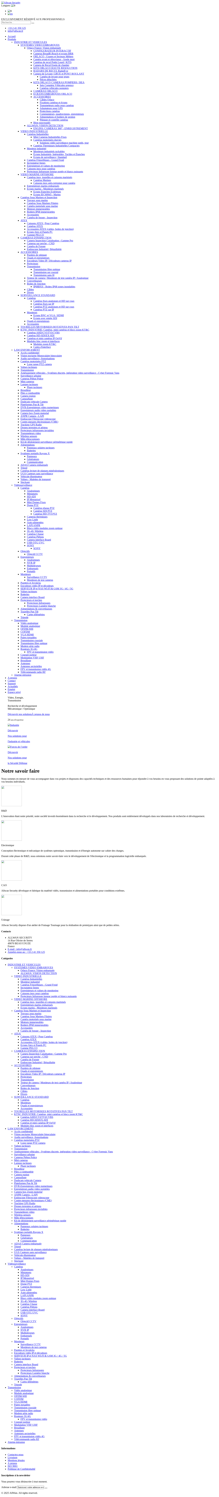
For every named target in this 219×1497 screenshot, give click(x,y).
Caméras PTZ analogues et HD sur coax (53, 306)
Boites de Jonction (36, 283)
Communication (35, 462)
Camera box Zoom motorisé (35, 413)
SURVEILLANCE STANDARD (38, 295)
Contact (12, 680)
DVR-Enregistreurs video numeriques (40, 407)
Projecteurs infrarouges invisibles (37, 430)
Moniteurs (32, 312)
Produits (12, 39)
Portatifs (31, 571)
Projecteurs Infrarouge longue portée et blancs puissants (55, 171)
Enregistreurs (27, 557)
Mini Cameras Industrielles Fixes (50, 137)
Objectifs (25, 551)
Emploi (11, 689)
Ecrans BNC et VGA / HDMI (48, 315)
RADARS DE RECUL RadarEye (50, 71)
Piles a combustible (30, 393)
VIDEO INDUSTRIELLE (34, 131)
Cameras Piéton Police (32, 378)
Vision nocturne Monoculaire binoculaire (41, 355)
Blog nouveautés (41, 122)
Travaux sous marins (37, 200)
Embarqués (32, 568)
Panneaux (32, 456)
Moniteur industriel (36, 148)
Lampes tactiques (29, 384)
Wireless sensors (29, 436)
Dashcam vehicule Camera (34, 401)
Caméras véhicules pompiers (54, 88)
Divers (30, 292)
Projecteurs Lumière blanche (41, 606)
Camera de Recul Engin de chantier (51, 65)
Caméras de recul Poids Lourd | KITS (52, 62)
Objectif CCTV (35, 554)
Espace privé (14, 692)
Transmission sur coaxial (45, 272)
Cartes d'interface (42, 347)
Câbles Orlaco (47, 99)
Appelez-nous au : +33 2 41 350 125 (26, 952)
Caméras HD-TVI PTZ (45, 513)
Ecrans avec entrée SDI (45, 318)
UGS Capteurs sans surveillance (37, 473)
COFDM (25, 631)
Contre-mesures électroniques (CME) (39, 421)
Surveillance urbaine (31, 375)
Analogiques (33, 490)
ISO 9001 (13, 1466)
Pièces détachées (48, 79)
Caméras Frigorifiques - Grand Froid (45, 160)
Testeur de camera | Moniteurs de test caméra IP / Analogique (57, 278)
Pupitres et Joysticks (31, 583)
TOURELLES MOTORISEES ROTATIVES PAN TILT (50, 327)
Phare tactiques (34, 387)
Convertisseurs (34, 280)
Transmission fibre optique (46, 269)
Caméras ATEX (35, 226)
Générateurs (33, 459)
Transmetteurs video (31, 433)
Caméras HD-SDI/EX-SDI (40, 335)
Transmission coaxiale (32, 640)
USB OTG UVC (35, 542)
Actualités (13, 686)
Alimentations (28, 444)
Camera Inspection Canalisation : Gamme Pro (50, 240)
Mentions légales (16, 1460)
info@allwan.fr (15, 31)
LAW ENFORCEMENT (27, 350)
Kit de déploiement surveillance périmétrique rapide (47, 442)
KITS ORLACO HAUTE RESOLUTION (55, 68)
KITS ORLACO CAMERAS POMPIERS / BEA (58, 82)
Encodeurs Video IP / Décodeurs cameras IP (49, 260)
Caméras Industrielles (38, 134)
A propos (12, 677)
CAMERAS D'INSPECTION (36, 237)
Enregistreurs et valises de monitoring (46, 165)
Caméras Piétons (35, 536)
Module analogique (30, 626)
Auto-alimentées (35, 522)
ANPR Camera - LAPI (32, 416)
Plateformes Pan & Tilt (32, 404)
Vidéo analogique (29, 623)
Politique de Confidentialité (21, 1469)
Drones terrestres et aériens (34, 427)
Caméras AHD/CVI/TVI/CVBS (43, 332)
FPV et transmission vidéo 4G (36, 669)
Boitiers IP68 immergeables (41, 211)
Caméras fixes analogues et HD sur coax (53, 301)
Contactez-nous (15, 1454)
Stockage (25, 482)
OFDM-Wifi (27, 629)
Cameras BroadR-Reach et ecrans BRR (53, 53)
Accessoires (33, 214)
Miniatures (32, 493)
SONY (30, 545)
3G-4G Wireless (35, 531)
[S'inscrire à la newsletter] (46, 1488)
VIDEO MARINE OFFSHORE (37, 174)
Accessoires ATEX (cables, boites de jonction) (50, 229)
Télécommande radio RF (33, 672)
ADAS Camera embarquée (34, 465)
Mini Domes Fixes (36, 502)
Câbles (30, 289)
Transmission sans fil (43, 275)
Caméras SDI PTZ (42, 511)
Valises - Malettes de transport (36, 479)
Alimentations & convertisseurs (36, 608)
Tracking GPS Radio (31, 424)
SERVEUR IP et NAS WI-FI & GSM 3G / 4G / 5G (47, 588)
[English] (10, 13)
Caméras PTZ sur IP (43, 309)
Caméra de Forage (36, 246)
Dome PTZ (32, 505)
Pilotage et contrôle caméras (54, 119)
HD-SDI (31, 496)
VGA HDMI (27, 634)
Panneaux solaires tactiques (41, 447)
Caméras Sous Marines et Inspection (39, 197)
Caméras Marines (42, 180)
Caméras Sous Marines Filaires (42, 203)
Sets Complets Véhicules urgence (57, 85)
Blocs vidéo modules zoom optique (45, 528)
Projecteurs (32, 263)
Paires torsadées (29, 637)
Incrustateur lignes (36, 163)
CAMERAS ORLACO (45, 91)
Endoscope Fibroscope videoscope (38, 419)
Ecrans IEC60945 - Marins (47, 194)
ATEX (24, 220)
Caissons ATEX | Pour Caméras (43, 223)
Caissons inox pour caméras (41, 168)
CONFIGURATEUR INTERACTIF (52, 50)
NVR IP (31, 562)
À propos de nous (41, 714)
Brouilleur (26, 390)
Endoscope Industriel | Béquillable (44, 249)
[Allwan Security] (10, 2)
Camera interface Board (39, 539)
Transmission (33, 266)
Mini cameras (27, 381)
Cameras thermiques (37, 516)
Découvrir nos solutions (20, 714)
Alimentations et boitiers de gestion (57, 117)
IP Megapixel (33, 499)
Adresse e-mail (8, 1487)
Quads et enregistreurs (38, 257)
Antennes (25, 663)
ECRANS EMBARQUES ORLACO (52, 94)
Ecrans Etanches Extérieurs (47, 191)
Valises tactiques (29, 367)
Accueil (12, 36)
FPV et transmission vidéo (40, 652)
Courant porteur (29, 654)
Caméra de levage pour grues (54, 76)
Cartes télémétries (36, 614)
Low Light (32, 519)
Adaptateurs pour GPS (51, 108)
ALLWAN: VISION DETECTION (45, 125)
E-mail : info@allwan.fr (20, 949)
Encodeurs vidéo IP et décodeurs (37, 585)
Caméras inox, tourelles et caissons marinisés (49, 177)
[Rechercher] (33, 23)
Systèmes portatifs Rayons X (35, 453)
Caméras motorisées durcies (47, 140)
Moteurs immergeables (38, 209)
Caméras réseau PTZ (44, 508)
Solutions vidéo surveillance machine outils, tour (64, 142)
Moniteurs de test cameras (40, 580)
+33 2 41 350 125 (17, 28)
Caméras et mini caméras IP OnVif (44, 338)
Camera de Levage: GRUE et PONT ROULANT (58, 73)
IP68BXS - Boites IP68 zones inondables (54, 286)
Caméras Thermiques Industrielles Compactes (56, 145)
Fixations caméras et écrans (53, 102)
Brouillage (26, 660)
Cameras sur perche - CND (41, 243)
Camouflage (27, 398)
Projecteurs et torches (31, 600)
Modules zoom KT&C (44, 344)
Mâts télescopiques (30, 439)
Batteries (31, 450)
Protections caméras (50, 111)
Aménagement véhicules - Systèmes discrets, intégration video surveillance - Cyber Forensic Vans (70, 373)
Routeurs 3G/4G (29, 649)
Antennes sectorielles (31, 666)
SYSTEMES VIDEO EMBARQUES (40, 45)
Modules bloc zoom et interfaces (43, 341)
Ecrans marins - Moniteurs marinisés (45, 188)
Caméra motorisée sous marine (42, 206)
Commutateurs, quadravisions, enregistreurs (62, 114)
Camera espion (28, 396)
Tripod (24, 467)
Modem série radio (30, 646)
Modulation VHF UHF (32, 657)
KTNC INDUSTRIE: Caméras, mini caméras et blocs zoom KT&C (55, 329)
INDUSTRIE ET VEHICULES (30, 42)
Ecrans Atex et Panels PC (40, 232)
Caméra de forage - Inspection (42, 217)
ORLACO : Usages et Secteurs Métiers (53, 56)
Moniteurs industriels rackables (49, 151)
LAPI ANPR (33, 525)
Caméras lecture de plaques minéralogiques (42, 470)
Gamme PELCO (35, 234)
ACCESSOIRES (42, 96)
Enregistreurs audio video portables (38, 410)
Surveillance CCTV (37, 577)
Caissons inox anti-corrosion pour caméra (54, 183)
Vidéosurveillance (23, 485)
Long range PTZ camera (39, 364)
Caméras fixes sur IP (43, 304)
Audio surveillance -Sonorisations (38, 358)
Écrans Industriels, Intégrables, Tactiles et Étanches (59, 154)
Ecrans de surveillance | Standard (50, 157)
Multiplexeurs (34, 565)
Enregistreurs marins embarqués (43, 186)
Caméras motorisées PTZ (33, 361)
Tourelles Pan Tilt (29, 611)
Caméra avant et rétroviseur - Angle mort (54, 59)
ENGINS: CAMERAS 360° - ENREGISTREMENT (60, 128)
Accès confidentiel (30, 352)
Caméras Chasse (35, 534)
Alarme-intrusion (22, 675)
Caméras (31, 298)
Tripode (24, 617)
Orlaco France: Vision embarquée (44, 48)
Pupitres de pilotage (37, 255)
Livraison (12, 1457)
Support (12, 683)
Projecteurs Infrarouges (38, 603)
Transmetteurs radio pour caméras (57, 105)
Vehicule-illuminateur (31, 476)
